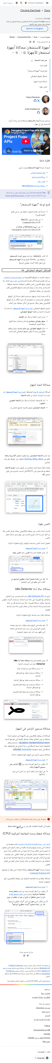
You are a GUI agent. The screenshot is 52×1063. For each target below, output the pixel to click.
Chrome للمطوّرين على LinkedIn (39, 1038)
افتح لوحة (23, 308)
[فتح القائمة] (47, 3)
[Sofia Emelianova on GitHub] (38, 113)
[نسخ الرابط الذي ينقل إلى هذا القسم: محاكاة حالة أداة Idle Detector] (12, 589)
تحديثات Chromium (43, 1008)
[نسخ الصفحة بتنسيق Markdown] (17, 53)
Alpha (40, 459)
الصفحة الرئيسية (45, 37)
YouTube (47, 1034)
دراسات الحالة (46, 1012)
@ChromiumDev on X (41, 1030)
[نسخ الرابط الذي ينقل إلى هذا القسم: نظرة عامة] (37, 160)
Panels (12, 37)
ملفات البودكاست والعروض (41, 1019)
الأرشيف (47, 1015)
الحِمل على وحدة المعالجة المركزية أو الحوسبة (34, 844)
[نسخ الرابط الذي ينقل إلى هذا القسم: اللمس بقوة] (35, 524)
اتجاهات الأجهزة (38, 392)
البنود (48, 1052)
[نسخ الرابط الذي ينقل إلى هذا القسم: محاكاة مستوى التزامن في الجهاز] (13, 728)
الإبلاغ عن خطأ (45, 993)
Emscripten (22, 749)
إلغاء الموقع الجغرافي (37, 173)
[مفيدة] (34, 42)
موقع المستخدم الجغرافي (13, 277)
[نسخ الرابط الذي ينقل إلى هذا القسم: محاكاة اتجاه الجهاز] (27, 384)
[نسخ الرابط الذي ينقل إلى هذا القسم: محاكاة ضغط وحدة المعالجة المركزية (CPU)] (47, 837)
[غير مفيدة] (30, 42)
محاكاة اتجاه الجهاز (38, 177)
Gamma (27, 459)
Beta (35, 459)
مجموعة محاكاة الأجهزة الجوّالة (14, 195)
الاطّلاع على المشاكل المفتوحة (41, 997)
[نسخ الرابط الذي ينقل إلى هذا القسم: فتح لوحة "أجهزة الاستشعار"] (17, 204)
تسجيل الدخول (8, 3)
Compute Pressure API (40, 873)
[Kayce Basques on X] (38, 101)
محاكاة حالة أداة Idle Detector (33, 186)
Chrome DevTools (30, 10)
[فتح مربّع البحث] (21, 2)
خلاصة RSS (46, 1041)
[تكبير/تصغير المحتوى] (31, 60)
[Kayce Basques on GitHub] (35, 101)
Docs (47, 10)
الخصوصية (41, 1052)
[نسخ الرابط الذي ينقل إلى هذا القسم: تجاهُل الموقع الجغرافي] (22, 270)
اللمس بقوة (41, 181)
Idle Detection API (36, 596)
